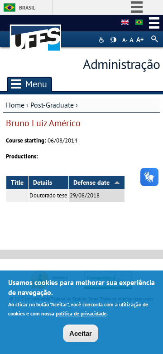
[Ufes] (36, 33)
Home (15, 104)
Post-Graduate (52, 104)
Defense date (91, 182)
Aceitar (80, 333)
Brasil (27, 7)
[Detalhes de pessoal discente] (125, 23)
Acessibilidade (102, 40)
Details (42, 182)
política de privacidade (81, 313)
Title (17, 182)
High (113, 40)
